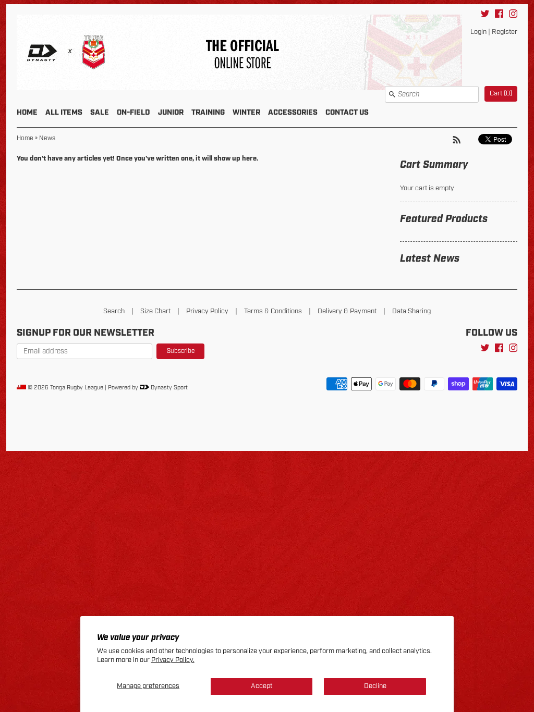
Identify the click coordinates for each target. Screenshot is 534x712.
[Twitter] (485, 15)
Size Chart (155, 311)
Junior (171, 112)
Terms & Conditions (273, 311)
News (47, 138)
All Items (63, 112)
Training (208, 112)
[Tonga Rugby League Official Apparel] (267, 54)
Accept (261, 686)
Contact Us (347, 112)
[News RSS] (457, 139)
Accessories (293, 112)
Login (478, 32)
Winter (246, 112)
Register (504, 32)
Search (114, 311)
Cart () (501, 93)
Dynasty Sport (168, 387)
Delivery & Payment (347, 311)
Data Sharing (411, 311)
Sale (99, 112)
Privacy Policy (207, 311)
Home (27, 112)
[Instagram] (513, 15)
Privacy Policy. (173, 660)
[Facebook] (499, 15)
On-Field (133, 112)
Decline (375, 686)
